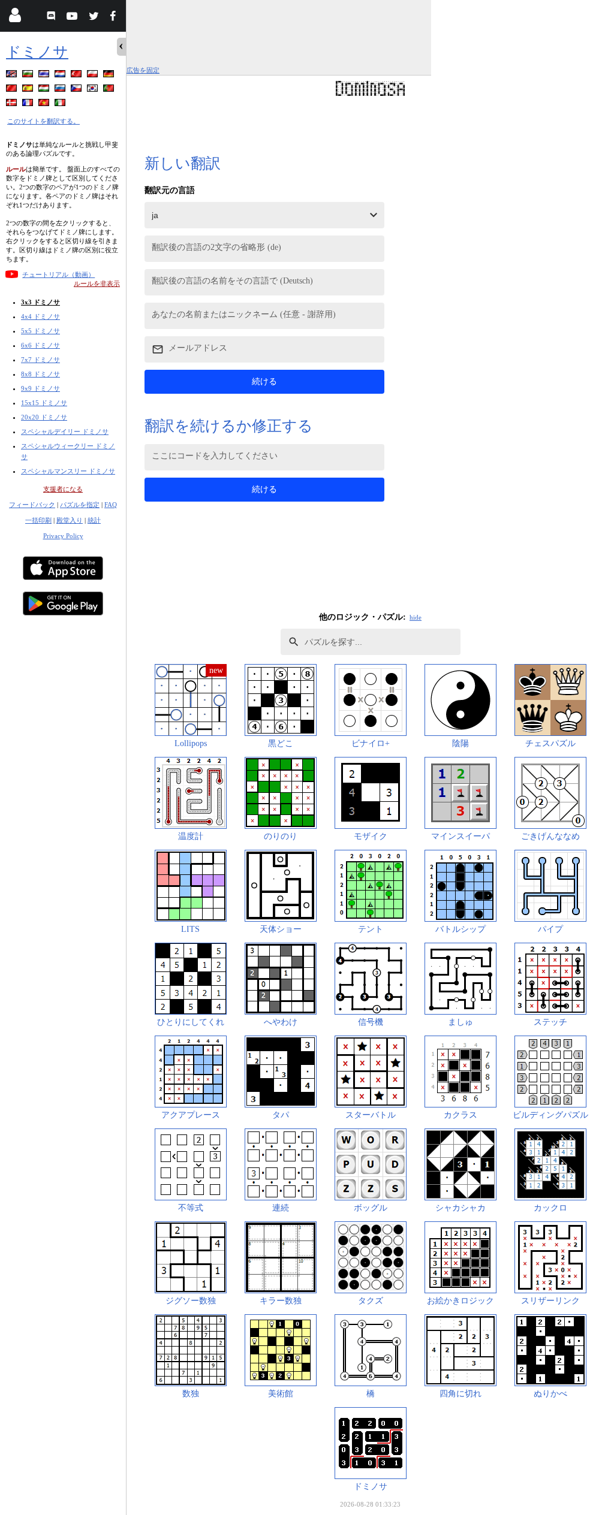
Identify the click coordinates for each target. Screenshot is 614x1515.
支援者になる (63, 489)
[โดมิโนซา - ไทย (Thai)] (45, 76)
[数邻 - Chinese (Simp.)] (12, 90)
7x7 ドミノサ (40, 359)
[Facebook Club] (115, 18)
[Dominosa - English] (12, 76)
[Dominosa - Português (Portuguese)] (109, 90)
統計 (94, 520)
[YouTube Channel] (73, 18)
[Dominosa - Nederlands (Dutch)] (61, 76)
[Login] (14, 18)
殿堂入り (69, 520)
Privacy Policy (63, 535)
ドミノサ (37, 52)
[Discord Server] (52, 18)
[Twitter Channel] (94, 18)
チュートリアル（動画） (58, 274)
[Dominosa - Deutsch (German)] (109, 76)
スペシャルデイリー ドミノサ (65, 431)
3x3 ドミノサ (40, 302)
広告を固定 (143, 70)
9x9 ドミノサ (40, 388)
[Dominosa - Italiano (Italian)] (61, 104)
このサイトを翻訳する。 (43, 121)
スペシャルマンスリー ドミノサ (68, 471)
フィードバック (32, 504)
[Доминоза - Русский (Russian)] (61, 90)
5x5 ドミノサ (40, 330)
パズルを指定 (80, 504)
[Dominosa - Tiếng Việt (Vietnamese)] (45, 104)
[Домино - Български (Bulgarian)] (28, 76)
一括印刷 (38, 520)
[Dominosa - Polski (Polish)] (93, 76)
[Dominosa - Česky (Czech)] (77, 90)
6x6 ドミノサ (40, 345)
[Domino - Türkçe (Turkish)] (77, 76)
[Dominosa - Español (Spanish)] (28, 90)
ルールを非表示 (97, 283)
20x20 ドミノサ (44, 417)
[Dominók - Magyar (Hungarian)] (45, 90)
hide (416, 617)
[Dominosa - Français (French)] (28, 104)
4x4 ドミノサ (40, 316)
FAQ (110, 504)
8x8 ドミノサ (40, 374)
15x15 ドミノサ (44, 402)
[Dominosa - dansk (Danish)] (12, 104)
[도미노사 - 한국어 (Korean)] (93, 90)
